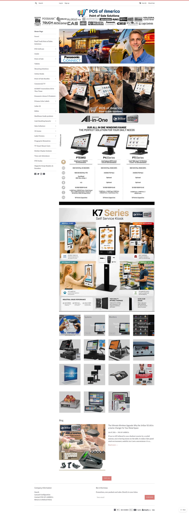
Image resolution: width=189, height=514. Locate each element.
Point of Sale (45, 59)
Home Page (38, 31)
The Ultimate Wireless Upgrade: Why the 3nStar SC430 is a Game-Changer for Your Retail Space (130, 426)
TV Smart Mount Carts (42, 146)
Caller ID (37, 106)
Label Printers (45, 136)
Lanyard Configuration (42, 495)
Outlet (36, 54)
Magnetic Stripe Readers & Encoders (43, 167)
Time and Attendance (42, 156)
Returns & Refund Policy (43, 500)
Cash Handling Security (45, 121)
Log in (61, 3)
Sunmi (36, 36)
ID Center (45, 131)
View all (107, 478)
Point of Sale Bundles (45, 79)
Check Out (151, 3)
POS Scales (38, 161)
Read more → (113, 445)
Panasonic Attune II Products (45, 96)
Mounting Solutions (41, 69)
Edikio (45, 111)
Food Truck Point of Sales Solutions (43, 42)
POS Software (45, 49)
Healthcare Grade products (43, 116)
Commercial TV (39, 84)
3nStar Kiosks (39, 74)
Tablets (37, 64)
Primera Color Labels (45, 101)
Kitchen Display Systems (43, 151)
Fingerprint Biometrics (42, 141)
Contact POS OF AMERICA (43, 497)
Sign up (67, 3)
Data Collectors (45, 126)
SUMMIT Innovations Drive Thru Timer (44, 90)
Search (36, 492)
